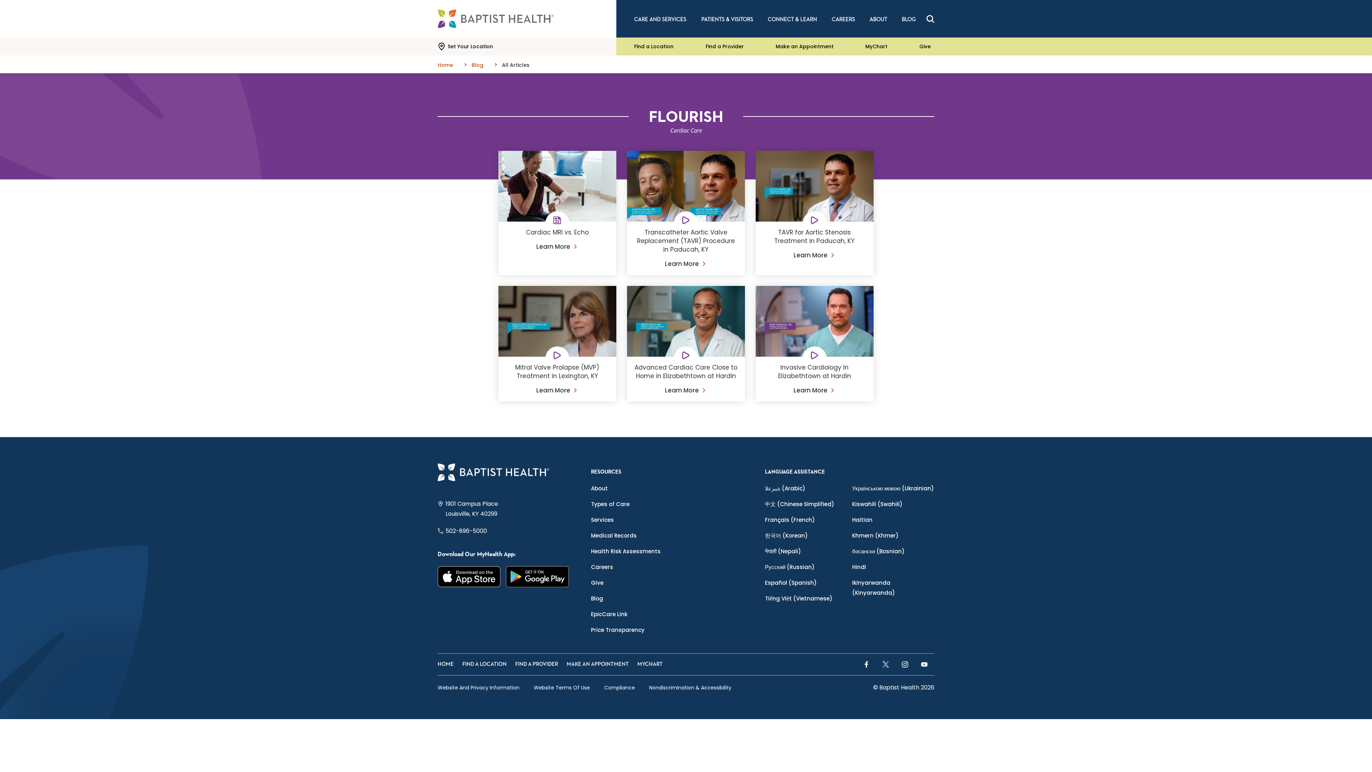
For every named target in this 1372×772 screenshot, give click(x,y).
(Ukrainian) (893, 488)
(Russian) (790, 567)
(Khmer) (875, 535)
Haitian (862, 520)
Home (446, 664)
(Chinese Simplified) (799, 504)
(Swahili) (877, 504)
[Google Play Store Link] (537, 576)
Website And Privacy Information (479, 687)
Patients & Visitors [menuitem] (727, 19)
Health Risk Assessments (626, 551)
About (599, 488)
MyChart (876, 46)
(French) (790, 520)
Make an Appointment (805, 46)
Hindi (859, 567)
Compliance (619, 687)
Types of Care (610, 504)
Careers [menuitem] (843, 19)
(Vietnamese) (798, 598)
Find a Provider (725, 46)
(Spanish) (791, 583)
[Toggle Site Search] (930, 19)
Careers (602, 567)
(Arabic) (785, 488)
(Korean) (786, 535)
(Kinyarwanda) (873, 588)
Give (925, 46)
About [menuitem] (878, 19)
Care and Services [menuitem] (660, 19)
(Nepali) (783, 551)
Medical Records (614, 535)
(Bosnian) (878, 551)
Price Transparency (618, 630)
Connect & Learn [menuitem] (792, 19)
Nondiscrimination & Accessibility (690, 687)
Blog (597, 598)
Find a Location (653, 46)
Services (602, 520)
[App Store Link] (469, 576)
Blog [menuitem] (909, 19)
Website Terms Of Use (562, 687)
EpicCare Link (609, 614)
